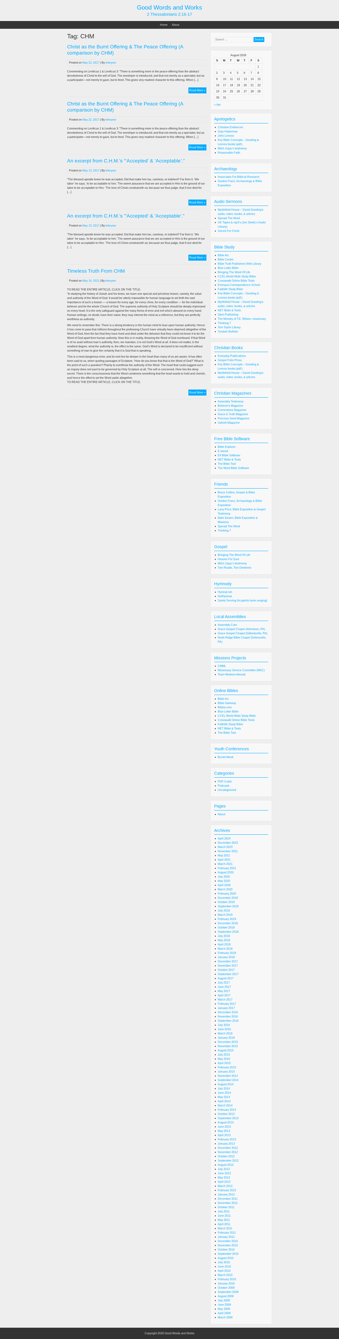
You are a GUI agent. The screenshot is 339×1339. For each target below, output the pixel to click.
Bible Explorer (227, 446)
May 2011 (224, 1219)
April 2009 (224, 1313)
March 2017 (225, 999)
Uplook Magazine (229, 422)
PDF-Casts (225, 781)
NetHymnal (225, 596)
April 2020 (224, 885)
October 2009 (226, 1287)
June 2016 (224, 1029)
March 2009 (225, 1317)
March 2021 (225, 863)
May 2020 (224, 880)
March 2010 (225, 1274)
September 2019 (228, 906)
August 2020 (226, 872)
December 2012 (228, 1147)
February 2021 (227, 868)
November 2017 (228, 965)
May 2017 (224, 991)
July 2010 (224, 1262)
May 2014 (224, 1096)
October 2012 (226, 1156)
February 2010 (227, 1279)
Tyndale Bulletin (228, 331)
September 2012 (228, 1160)
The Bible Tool (227, 463)
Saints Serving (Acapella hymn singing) (242, 600)
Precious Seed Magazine (233, 418)
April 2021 (224, 859)
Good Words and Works (169, 7)
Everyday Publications (232, 355)
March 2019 (225, 914)
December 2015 (228, 1041)
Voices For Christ (228, 230)
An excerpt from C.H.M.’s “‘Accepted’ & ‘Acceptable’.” (126, 161)
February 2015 (227, 1067)
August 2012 (226, 1164)
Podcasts (223, 785)
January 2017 (226, 1008)
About (175, 24)
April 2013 (224, 1135)
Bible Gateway (227, 703)
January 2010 (226, 1283)
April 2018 (224, 944)
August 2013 (226, 1122)
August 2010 (226, 1258)
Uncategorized (227, 789)
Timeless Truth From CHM (96, 271)
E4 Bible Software (229, 455)
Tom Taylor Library (229, 327)
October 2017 (226, 969)
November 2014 (228, 1075)
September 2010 (228, 1253)
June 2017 (224, 986)
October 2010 (226, 1249)
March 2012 (225, 1185)
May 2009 (224, 1308)
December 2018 (228, 923)
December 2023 (228, 842)
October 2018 (226, 927)
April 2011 (224, 1224)
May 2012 (224, 1177)
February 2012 (227, 1190)
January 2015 (226, 1071)
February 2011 (227, 1232)
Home (164, 24)
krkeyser (111, 62)
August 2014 (226, 1084)
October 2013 (226, 1113)
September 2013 (228, 1118)
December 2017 (228, 961)
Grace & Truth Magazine (233, 414)
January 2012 (226, 1194)
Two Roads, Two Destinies (234, 567)
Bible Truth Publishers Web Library (239, 263)
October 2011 (226, 1207)
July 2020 (224, 876)
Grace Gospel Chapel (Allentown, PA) (241, 629)
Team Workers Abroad (231, 674)
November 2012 (228, 1152)
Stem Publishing (228, 314)
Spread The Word (229, 218)
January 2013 (226, 1143)
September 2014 (228, 1080)
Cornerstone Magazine (232, 409)
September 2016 (228, 1020)
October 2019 (226, 902)
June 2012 (224, 1173)
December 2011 (228, 1198)
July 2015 (224, 1054)
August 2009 (226, 1296)
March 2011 (225, 1228)
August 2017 (226, 978)
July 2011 (224, 1211)
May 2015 (224, 1058)
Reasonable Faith (229, 152)
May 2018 (224, 940)
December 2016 (228, 1012)
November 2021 (228, 851)
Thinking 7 (224, 323)
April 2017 (224, 995)
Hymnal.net (225, 591)
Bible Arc (223, 255)
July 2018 (224, 935)
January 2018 (226, 957)
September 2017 (228, 974)
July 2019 (224, 910)
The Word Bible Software (233, 468)
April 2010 (224, 1270)
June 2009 (224, 1304)
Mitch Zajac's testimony (232, 148)
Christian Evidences (230, 127)
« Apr (217, 104)
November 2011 (228, 1202)
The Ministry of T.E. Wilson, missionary (242, 318)
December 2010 (228, 1241)
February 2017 (227, 1003)
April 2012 (224, 1181)
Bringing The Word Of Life (234, 272)
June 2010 (224, 1266)
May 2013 (224, 1130)
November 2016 (228, 1016)
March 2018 (225, 948)
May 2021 (224, 855)
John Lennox (226, 135)
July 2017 (224, 982)
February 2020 (227, 893)
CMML (222, 665)
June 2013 (224, 1126)
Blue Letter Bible (228, 267)
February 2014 (227, 1109)
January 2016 (226, 1037)
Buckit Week (225, 757)
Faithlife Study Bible (230, 289)
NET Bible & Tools (229, 310)
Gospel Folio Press (230, 360)
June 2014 (224, 1092)
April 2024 (224, 838)
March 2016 (225, 1033)
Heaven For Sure (228, 559)
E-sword (223, 451)
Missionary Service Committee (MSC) (241, 670)
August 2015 (226, 1050)
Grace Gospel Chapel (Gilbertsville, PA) (242, 633)
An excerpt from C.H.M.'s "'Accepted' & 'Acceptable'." (126, 216)
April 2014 (224, 1101)
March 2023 (225, 846)
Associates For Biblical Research (238, 176)
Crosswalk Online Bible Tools (236, 280)
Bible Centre (225, 259)
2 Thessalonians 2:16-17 (169, 14)
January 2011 (226, 1236)
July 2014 (224, 1088)
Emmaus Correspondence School (239, 284)
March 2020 (225, 889)
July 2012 (224, 1169)
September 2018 (228, 931)
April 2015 (224, 1063)
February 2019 (227, 919)
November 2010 (228, 1245)
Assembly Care (227, 624)
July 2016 (224, 1024)
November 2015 (228, 1046)
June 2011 (224, 1215)
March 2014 (225, 1105)
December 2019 (228, 897)
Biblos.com (225, 707)
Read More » (197, 91)
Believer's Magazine (230, 405)
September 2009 (228, 1291)
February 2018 (227, 952)
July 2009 (224, 1300)
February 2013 (227, 1139)
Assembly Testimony (230, 401)
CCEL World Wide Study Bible (237, 276)
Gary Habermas (227, 131)
